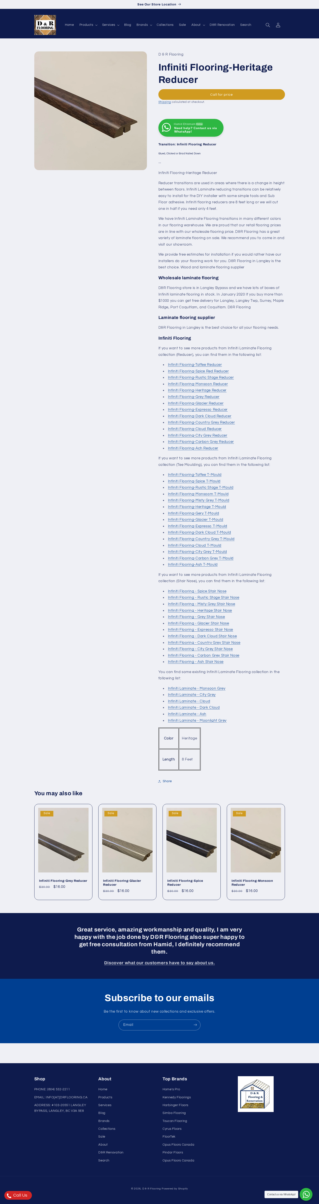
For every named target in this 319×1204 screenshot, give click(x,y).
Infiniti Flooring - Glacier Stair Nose (198, 623)
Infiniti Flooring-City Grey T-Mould (197, 552)
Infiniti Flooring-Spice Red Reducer (198, 371)
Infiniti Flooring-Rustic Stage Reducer (201, 377)
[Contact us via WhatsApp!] (306, 1194)
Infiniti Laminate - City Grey (192, 695)
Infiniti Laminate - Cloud (189, 701)
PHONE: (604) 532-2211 (52, 1089)
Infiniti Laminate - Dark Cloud (194, 708)
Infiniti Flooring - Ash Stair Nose (196, 662)
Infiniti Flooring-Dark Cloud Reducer (200, 416)
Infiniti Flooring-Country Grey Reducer (201, 423)
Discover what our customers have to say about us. (159, 963)
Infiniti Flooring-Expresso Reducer (198, 410)
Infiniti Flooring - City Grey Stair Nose (200, 649)
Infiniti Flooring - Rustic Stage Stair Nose (203, 598)
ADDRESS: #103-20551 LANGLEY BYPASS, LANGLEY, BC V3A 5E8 (60, 1108)
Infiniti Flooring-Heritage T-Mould (197, 507)
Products (105, 1097)
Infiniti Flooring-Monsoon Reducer (198, 384)
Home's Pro (171, 1089)
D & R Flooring (151, 1188)
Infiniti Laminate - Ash (187, 714)
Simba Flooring (174, 1113)
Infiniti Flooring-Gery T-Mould (193, 513)
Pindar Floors (173, 1152)
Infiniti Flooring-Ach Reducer (193, 448)
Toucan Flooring (175, 1121)
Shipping (164, 102)
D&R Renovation (110, 1152)
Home (102, 1089)
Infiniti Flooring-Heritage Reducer (197, 391)
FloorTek (169, 1136)
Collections (106, 1129)
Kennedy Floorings (177, 1097)
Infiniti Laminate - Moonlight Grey (197, 721)
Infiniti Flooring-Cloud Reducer (195, 429)
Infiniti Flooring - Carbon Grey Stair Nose (203, 655)
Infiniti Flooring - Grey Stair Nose (196, 617)
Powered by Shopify (175, 1188)
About (103, 1144)
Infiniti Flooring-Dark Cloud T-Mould (199, 533)
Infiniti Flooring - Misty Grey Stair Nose (201, 604)
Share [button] (167, 781)
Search (103, 1160)
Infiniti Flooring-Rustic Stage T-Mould (200, 488)
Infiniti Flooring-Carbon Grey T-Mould (200, 558)
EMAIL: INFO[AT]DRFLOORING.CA (61, 1097)
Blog (101, 1113)
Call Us (20, 1195)
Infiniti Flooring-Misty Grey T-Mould (198, 501)
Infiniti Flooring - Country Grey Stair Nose (204, 643)
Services (104, 1105)
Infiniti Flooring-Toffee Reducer (195, 365)
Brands (104, 1121)
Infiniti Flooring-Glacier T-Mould (195, 520)
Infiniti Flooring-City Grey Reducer (197, 435)
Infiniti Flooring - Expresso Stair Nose (200, 630)
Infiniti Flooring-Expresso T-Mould (197, 526)
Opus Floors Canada (178, 1144)
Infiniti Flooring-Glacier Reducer (196, 403)
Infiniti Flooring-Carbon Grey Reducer (201, 442)
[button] (88, 25)
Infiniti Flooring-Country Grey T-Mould (201, 539)
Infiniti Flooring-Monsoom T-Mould (198, 494)
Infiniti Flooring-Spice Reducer (185, 882)
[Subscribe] (195, 1025)
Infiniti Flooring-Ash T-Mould (193, 565)
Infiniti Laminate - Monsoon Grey (196, 688)
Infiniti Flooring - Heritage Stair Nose (200, 611)
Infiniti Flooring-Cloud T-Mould (195, 545)
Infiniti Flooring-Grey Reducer (194, 397)
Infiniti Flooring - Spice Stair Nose (197, 591)
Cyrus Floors (172, 1129)
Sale (101, 1136)
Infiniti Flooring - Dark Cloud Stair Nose (202, 636)
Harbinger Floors (175, 1105)
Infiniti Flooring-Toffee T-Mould (195, 475)
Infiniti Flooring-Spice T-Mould (194, 481)
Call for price (221, 94)
